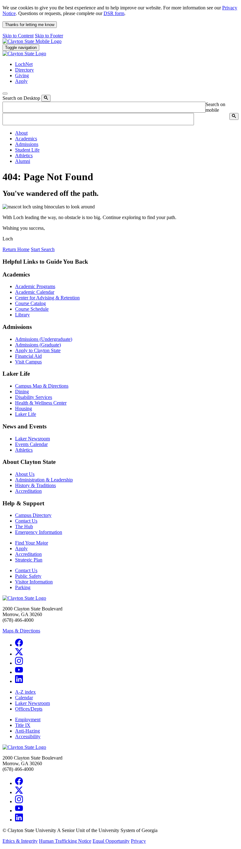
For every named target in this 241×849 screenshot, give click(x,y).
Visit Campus (28, 361)
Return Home (16, 249)
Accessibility (27, 736)
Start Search (43, 249)
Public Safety (28, 576)
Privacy (138, 841)
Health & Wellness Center (41, 403)
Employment (27, 719)
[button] (21, 133)
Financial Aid (28, 356)
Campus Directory (33, 515)
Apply (21, 548)
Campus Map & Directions (41, 386)
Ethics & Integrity (20, 841)
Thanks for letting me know (29, 24)
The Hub (24, 526)
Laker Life (25, 414)
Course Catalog (30, 303)
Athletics (24, 450)
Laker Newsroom (32, 438)
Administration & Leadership (44, 479)
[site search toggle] (5, 93)
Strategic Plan (28, 559)
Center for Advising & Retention (47, 297)
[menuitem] (126, 133)
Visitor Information (34, 581)
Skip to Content (18, 35)
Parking (22, 587)
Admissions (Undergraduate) (43, 339)
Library (22, 314)
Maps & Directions (21, 630)
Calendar (24, 697)
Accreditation (28, 491)
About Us (25, 474)
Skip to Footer (49, 35)
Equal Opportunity (111, 841)
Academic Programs (35, 286)
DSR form (114, 13)
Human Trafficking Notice (65, 841)
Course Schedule (32, 309)
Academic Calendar (34, 292)
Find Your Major (31, 542)
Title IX (22, 725)
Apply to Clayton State (38, 350)
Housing (23, 408)
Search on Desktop (21, 98)
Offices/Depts (28, 709)
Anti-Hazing (27, 730)
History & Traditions (35, 485)
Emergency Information (38, 532)
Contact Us (26, 521)
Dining (22, 391)
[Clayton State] (32, 41)
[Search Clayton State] (46, 98)
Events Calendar (31, 444)
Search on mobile (215, 107)
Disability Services (33, 397)
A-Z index (25, 692)
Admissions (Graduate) (38, 344)
